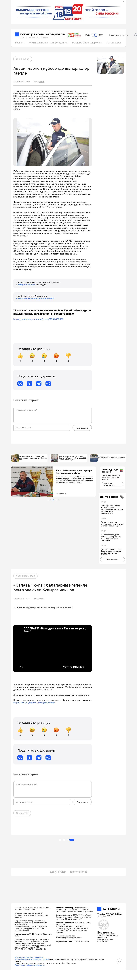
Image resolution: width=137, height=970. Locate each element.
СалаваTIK (22, 813)
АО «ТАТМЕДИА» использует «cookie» (32, 959)
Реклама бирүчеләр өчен (87, 42)
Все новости (112, 559)
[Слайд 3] (53, 499)
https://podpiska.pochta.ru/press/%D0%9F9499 (38, 319)
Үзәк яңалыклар (25, 575)
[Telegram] (38, 383)
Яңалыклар (22, 58)
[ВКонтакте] (20, 383)
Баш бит (20, 42)
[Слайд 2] (50, 499)
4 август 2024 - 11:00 (21, 82)
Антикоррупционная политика (29, 957)
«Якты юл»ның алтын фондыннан (48, 42)
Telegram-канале (27, 284)
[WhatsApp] (48, 383)
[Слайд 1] (47, 499)
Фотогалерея (113, 42)
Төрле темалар (78, 871)
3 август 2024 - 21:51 (21, 598)
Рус (87, 35)
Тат (101, 35)
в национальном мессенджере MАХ (35, 298)
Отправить (82, 428)
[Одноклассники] (29, 383)
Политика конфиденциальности (30, 965)
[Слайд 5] (58, 499)
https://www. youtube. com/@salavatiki (34, 702)
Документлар (58, 871)
